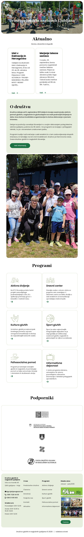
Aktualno (26, 506)
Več (13, 93)
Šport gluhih (46, 498)
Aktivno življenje (48, 485)
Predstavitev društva (31, 485)
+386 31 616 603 (12, 498)
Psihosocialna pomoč (50, 502)
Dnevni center (47, 490)
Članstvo (26, 490)
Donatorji (26, 494)
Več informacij (20, 145)
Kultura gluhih (47, 494)
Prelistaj (65, 522)
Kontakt (26, 502)
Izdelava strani (62, 531)
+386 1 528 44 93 (12, 495)
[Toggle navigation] (78, 5)
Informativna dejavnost (51, 506)
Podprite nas (28, 498)
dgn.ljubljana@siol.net (14, 492)
